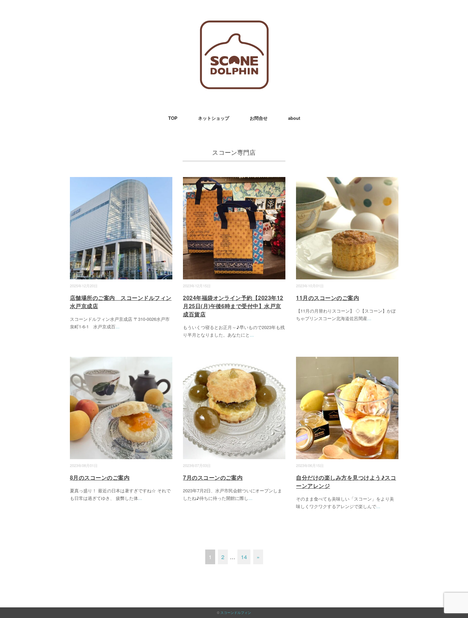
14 (244, 557)
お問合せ (259, 118)
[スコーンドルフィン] (234, 25)
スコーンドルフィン (235, 612)
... (117, 326)
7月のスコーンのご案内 (213, 477)
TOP (172, 118)
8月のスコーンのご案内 (100, 477)
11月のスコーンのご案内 (327, 298)
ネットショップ (213, 118)
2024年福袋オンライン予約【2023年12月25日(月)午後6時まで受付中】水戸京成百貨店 (233, 306)
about (294, 118)
